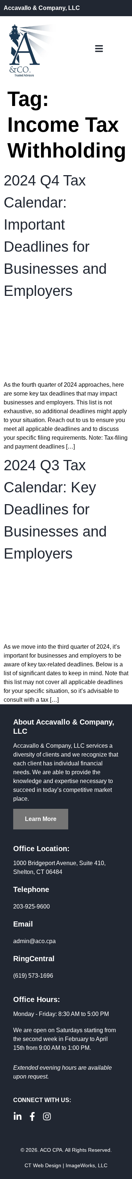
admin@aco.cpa (34, 941)
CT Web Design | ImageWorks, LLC (66, 1165)
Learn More (40, 819)
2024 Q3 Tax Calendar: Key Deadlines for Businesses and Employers (55, 509)
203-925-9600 (31, 906)
